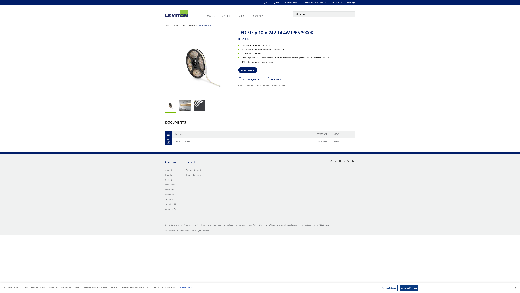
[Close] (516, 288)
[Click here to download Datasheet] (168, 134)
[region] (260, 288)
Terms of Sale (240, 225)
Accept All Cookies (409, 288)
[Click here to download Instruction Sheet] (168, 141)
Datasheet (179, 134)
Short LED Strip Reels (204, 25)
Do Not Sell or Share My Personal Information (182, 225)
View (336, 134)
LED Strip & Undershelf (188, 25)
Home (167, 25)
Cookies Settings (389, 288)
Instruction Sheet (182, 141)
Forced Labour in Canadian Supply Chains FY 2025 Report (308, 225)
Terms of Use (228, 225)
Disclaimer (263, 225)
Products (175, 25)
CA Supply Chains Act (277, 225)
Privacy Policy (252, 225)
